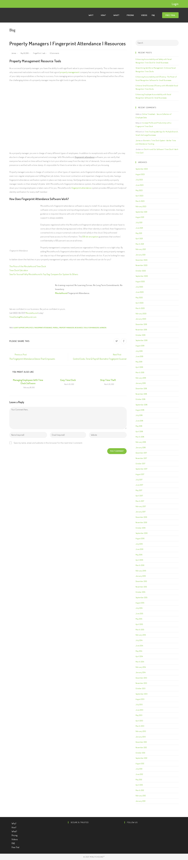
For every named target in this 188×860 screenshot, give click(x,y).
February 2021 (141, 249)
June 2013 (139, 710)
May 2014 (139, 651)
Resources (79, 328)
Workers (103, 328)
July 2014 (139, 640)
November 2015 (141, 587)
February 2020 (141, 313)
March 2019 (140, 372)
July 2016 (139, 544)
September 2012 (141, 758)
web (43, 53)
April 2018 (139, 431)
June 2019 (139, 356)
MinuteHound (61, 293)
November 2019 (141, 329)
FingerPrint (37, 53)
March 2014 (140, 661)
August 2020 (140, 281)
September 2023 (142, 169)
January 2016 (141, 576)
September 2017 (141, 469)
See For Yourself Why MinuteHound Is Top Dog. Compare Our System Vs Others (43, 274)
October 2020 (141, 270)
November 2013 (141, 683)
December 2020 (141, 260)
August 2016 (140, 538)
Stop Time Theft (108, 380)
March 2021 (140, 244)
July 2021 (139, 222)
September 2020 (142, 276)
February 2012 (141, 795)
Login (175, 4)
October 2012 (140, 753)
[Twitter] (125, 828)
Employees (29, 328)
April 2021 (139, 238)
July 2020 (139, 287)
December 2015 (141, 581)
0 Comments (54, 53)
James (13, 53)
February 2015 (141, 635)
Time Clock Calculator (18, 270)
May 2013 (139, 715)
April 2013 (139, 720)
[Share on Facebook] (124, 341)
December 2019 (141, 324)
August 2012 (140, 763)
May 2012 (139, 779)
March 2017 (140, 501)
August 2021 (140, 217)
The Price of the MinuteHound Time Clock (27, 266)
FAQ (13, 843)
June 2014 (139, 645)
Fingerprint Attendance (43, 328)
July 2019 (139, 351)
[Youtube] (125, 836)
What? (14, 831)
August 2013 (140, 699)
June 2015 (139, 613)
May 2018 (139, 426)
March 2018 (140, 437)
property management (69, 72)
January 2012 (140, 801)
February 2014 (141, 667)
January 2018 (141, 447)
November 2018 (141, 394)
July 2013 (139, 704)
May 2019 (139, 361)
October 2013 (140, 688)
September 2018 (141, 404)
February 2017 (141, 506)
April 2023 (139, 195)
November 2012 (141, 747)
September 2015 (141, 597)
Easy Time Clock (68, 380)
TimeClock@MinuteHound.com (22, 317)
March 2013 (140, 726)
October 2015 (140, 592)
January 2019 (141, 383)
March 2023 (140, 201)
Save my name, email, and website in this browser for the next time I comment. (48, 442)
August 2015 (140, 603)
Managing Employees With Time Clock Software (28, 382)
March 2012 (140, 790)
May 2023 (139, 190)
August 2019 (140, 345)
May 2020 (139, 297)
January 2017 (141, 511)
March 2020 (140, 308)
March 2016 (140, 565)
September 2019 (141, 340)
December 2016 (141, 517)
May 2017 (139, 490)
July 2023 (139, 179)
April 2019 (139, 367)
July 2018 (139, 415)
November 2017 (141, 458)
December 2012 (141, 742)
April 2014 (139, 656)
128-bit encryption (90, 236)
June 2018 (139, 420)
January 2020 (141, 319)
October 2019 (140, 335)
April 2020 (139, 303)
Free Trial (15, 847)
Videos (15, 839)
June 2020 (140, 292)
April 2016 (139, 560)
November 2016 (141, 522)
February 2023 (141, 206)
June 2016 (139, 549)
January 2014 (141, 672)
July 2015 (139, 608)
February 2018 (141, 442)
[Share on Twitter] (117, 341)
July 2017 (139, 479)
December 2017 (141, 453)
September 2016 (142, 533)
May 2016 (139, 554)
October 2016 (141, 528)
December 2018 (141, 388)
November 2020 (141, 265)
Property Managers (66, 328)
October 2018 (140, 399)
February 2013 (141, 731)
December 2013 (141, 678)
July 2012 (139, 769)
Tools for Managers (91, 328)
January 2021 (140, 254)
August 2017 (140, 474)
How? (14, 827)
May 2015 (139, 619)
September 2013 (141, 694)
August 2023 (140, 174)
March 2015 (140, 629)
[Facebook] (125, 832)
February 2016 (141, 570)
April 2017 (139, 495)
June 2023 (139, 185)
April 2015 (139, 624)
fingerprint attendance (82, 187)
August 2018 (140, 410)
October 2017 (140, 463)
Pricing (15, 835)
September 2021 (141, 212)
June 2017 (139, 485)
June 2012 (139, 774)
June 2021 (139, 228)
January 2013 (141, 736)
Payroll (56, 328)
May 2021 (139, 233)
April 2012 (139, 785)
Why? (14, 823)
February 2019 (141, 378)
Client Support (19, 328)
